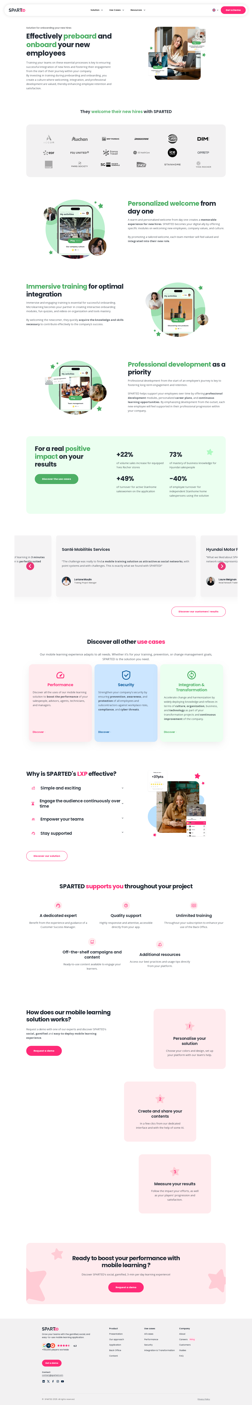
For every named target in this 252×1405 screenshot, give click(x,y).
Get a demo (51, 1363)
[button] (215, 10)
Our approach (116, 1339)
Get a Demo (233, 10)
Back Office (115, 1350)
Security (148, 1344)
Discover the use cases (56, 479)
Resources (136, 10)
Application (115, 1344)
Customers (185, 1344)
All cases (148, 1333)
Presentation (116, 1333)
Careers (183, 1339)
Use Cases (115, 10)
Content (113, 1355)
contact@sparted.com (52, 1375)
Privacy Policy (204, 1399)
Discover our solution (47, 856)
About (182, 1333)
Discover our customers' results (198, 611)
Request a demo (44, 1050)
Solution (95, 10)
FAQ (181, 1355)
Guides (182, 1350)
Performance (151, 1339)
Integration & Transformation (159, 1350)
